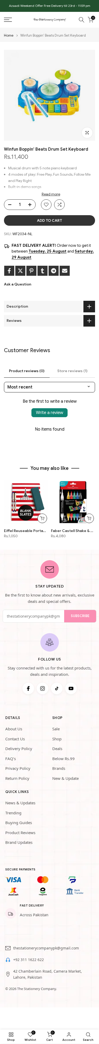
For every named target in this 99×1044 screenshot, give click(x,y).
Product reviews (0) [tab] (26, 370)
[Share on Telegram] (53, 270)
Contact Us (15, 738)
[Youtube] (71, 688)
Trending (13, 812)
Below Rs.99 (63, 758)
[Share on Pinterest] (31, 270)
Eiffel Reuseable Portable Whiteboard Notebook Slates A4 (26, 530)
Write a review (49, 412)
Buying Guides (18, 822)
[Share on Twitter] (20, 270)
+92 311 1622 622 (28, 959)
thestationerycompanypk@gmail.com (46, 948)
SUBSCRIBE (80, 616)
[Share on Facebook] (9, 270)
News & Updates (20, 802)
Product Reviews (20, 832)
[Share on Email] (64, 270)
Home (8, 35)
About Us (13, 728)
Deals (57, 748)
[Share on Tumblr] (42, 270)
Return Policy (17, 778)
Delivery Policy (18, 748)
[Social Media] (28, 688)
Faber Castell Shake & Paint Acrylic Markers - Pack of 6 (73, 530)
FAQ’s (10, 758)
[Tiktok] (57, 688)
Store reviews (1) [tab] (72, 370)
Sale (56, 728)
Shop (57, 738)
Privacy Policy (17, 768)
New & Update (65, 778)
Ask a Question (17, 284)
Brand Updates (18, 842)
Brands (58, 768)
